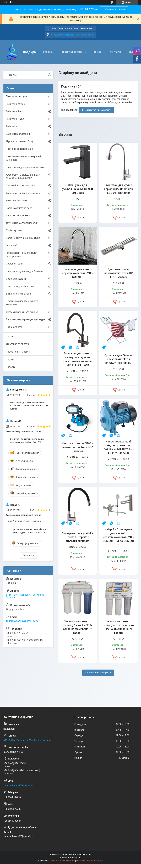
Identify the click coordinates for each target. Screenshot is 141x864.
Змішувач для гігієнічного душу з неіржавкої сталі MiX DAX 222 (27, 440)
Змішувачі (11, 126)
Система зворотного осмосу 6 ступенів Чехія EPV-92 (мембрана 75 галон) (118, 627)
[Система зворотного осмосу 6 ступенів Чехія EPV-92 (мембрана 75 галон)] (118, 598)
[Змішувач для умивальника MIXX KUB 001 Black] (77, 162)
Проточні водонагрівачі (19, 148)
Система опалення (16, 278)
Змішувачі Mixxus (15, 104)
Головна (47, 51)
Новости (10, 367)
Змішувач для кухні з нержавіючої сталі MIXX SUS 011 (77, 273)
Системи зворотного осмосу (22, 312)
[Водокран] (11, 51)
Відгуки (10, 359)
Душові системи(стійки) (19, 141)
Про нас (96, 51)
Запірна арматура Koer (19, 208)
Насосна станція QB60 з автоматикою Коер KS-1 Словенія (78, 447)
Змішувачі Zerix (14, 111)
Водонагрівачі (14, 327)
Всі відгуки (28, 555)
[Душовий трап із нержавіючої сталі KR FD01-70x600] (118, 246)
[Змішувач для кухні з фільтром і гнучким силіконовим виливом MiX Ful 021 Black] (77, 330)
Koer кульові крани (16, 200)
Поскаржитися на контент (62, 861)
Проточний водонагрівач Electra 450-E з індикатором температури (29, 531)
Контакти (115, 51)
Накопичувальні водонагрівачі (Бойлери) (23, 158)
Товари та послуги (71, 51)
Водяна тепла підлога (18, 293)
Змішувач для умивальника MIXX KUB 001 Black (77, 188)
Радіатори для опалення (20, 286)
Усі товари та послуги (96, 672)
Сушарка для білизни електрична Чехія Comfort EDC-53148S (118, 359)
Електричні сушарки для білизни (24, 271)
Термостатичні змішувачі (97, 110)
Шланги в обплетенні (18, 134)
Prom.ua (87, 854)
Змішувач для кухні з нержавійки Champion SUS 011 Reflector (118, 188)
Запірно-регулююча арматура (23, 238)
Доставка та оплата (17, 344)
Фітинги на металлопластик (21, 223)
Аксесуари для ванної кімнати (23, 193)
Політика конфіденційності (89, 861)
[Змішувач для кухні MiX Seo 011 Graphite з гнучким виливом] (77, 506)
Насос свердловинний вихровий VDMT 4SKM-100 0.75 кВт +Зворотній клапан (29, 405)
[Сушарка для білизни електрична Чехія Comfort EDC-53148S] (118, 330)
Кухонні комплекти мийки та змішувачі (22, 303)
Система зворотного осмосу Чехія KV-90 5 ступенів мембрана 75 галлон (77, 627)
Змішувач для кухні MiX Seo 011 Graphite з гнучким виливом (77, 537)
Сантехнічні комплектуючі (20, 185)
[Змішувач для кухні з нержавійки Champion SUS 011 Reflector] (118, 162)
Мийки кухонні (14, 230)
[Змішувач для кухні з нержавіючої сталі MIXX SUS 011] (77, 246)
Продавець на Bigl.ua (70, 857)
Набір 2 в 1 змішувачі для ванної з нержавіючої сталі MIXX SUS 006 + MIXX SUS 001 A (118, 537)
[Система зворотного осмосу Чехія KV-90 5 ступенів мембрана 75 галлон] (77, 598)
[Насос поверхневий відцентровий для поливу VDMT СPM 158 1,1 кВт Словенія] (118, 418)
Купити (80, 217)
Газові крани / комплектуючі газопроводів (22, 254)
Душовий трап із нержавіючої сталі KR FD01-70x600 (118, 273)
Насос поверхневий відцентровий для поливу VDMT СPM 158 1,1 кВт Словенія (118, 447)
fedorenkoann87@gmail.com (22, 621)
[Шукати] (49, 75)
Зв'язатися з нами (114, 9)
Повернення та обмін (18, 351)
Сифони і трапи (14, 263)
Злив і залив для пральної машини (25, 167)
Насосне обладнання (18, 215)
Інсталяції (11, 245)
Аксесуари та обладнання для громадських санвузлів (23, 176)
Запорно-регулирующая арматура (25, 319)
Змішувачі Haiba (15, 119)
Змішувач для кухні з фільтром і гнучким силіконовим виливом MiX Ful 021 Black (77, 359)
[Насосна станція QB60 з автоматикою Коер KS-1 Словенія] (77, 418)
